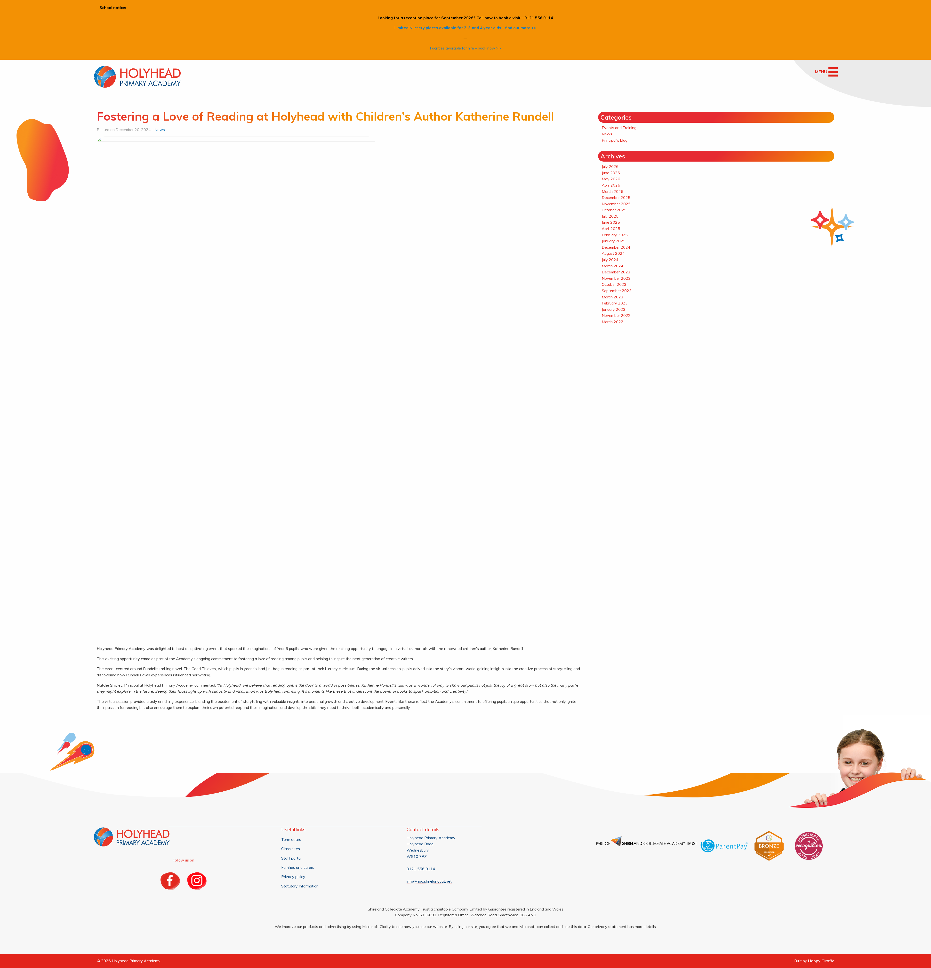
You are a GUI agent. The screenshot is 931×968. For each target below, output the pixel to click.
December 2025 (616, 197)
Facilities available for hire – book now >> (465, 48)
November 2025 (616, 203)
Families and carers (297, 867)
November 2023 (616, 278)
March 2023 (612, 297)
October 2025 (614, 209)
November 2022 (616, 315)
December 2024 (616, 247)
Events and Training (619, 127)
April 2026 (611, 185)
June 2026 (611, 172)
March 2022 (612, 321)
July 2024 (610, 259)
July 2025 (610, 216)
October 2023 (614, 284)
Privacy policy (293, 876)
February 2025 (615, 234)
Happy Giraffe (821, 960)
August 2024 (613, 253)
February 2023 (615, 303)
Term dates (291, 839)
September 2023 (617, 290)
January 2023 (614, 309)
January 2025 (614, 240)
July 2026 (610, 166)
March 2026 (612, 191)
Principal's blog (614, 140)
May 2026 (611, 178)
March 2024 (612, 265)
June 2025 (611, 222)
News (159, 129)
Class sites (290, 848)
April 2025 (611, 228)
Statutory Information (300, 886)
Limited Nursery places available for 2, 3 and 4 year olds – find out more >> (465, 27)
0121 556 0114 (421, 868)
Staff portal (291, 858)
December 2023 (616, 272)
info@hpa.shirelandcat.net (429, 881)
